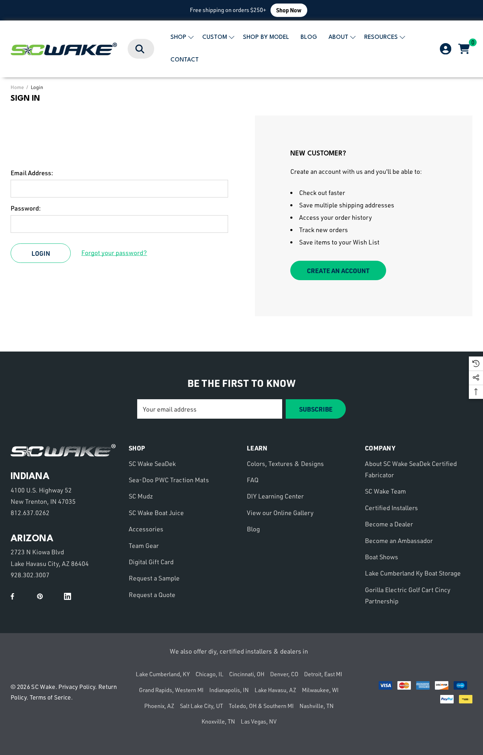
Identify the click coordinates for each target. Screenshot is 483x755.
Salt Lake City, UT (201, 705)
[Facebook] (12, 596)
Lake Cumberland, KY (163, 674)
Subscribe (315, 409)
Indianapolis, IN (229, 690)
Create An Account (338, 270)
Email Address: (32, 172)
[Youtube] (26, 596)
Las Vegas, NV (259, 721)
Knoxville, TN (218, 721)
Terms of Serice (50, 697)
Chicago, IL (209, 674)
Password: (26, 208)
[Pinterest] (39, 596)
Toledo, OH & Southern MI (261, 705)
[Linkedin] (67, 596)
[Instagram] (53, 596)
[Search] (140, 49)
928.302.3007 (30, 575)
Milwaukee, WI (320, 690)
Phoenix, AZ (159, 705)
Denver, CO (284, 674)
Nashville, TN (316, 705)
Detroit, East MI (323, 674)
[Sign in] (445, 49)
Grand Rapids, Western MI (171, 690)
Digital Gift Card (151, 562)
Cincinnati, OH (246, 674)
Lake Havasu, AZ (275, 690)
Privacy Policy (76, 686)
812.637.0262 (30, 513)
